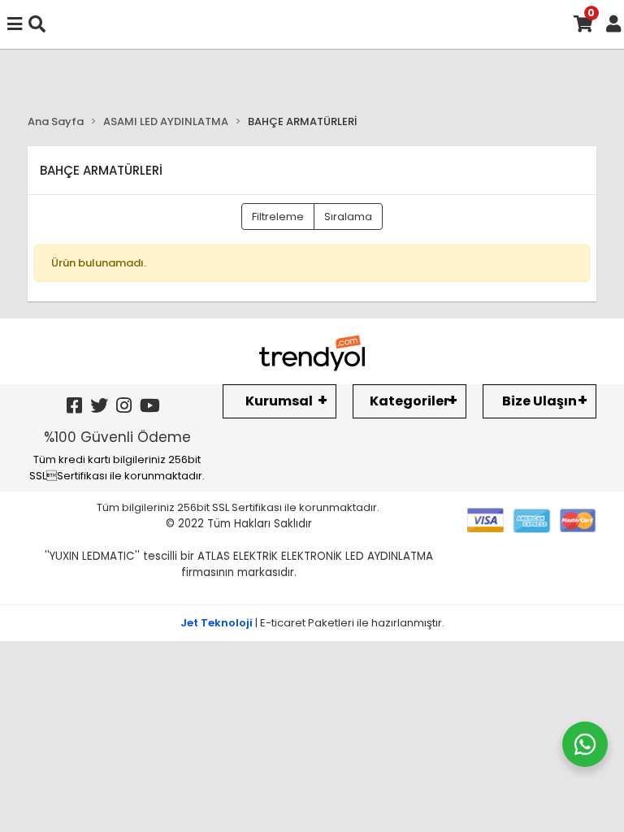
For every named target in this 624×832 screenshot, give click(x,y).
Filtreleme (278, 216)
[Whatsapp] (585, 744)
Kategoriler (409, 401)
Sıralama (348, 216)
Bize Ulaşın (539, 401)
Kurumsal (279, 401)
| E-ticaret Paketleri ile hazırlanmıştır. (312, 622)
